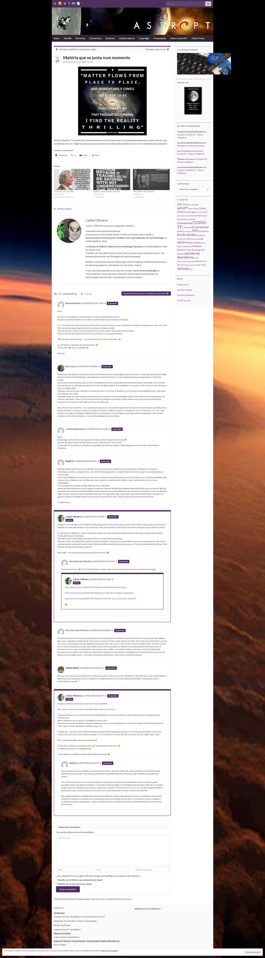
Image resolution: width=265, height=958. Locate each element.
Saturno (199, 261)
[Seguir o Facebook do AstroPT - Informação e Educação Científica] (69, 3)
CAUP (204, 212)
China (179, 216)
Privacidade (160, 38)
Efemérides (95, 38)
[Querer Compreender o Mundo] (111, 179)
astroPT (182, 208)
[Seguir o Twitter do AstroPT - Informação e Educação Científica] (64, 3)
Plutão (196, 258)
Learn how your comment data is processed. (111, 899)
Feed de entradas (184, 290)
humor (184, 239)
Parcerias (80, 38)
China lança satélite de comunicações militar (77, 49)
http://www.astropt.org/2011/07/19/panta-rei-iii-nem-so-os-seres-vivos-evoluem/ (100, 598)
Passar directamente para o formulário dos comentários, (145, 293)
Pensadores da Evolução (143, 191)
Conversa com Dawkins (64, 191)
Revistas (110, 38)
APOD (186, 204)
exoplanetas (204, 231)
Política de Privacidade (109, 951)
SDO (205, 261)
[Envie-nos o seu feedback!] (78, 3)
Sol (178, 264)
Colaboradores (127, 38)
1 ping (88, 293)
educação (188, 231)
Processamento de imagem (186, 261)
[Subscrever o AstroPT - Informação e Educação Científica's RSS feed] (55, 3)
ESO (195, 231)
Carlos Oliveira (70, 62)
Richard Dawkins (64, 209)
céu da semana (199, 227)
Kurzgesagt (195, 239)
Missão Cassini (192, 242)
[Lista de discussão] (73, 3)
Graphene (75, 916)
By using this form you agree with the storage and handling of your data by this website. (99, 876)
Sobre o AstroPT (178, 38)
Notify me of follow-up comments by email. (80, 880)
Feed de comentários (186, 295)
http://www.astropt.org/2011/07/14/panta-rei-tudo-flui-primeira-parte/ (96, 587)
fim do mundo (186, 235)
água (191, 269)
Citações (90, 62)
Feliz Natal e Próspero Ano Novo (191, 145)
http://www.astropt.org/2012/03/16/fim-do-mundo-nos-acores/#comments (90, 333)
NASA (195, 246)
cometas (191, 219)
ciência (184, 216)
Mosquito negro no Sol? (156, 49)
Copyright (144, 38)
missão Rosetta (187, 246)
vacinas (183, 268)
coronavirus (184, 223)
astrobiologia (193, 205)
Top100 (67, 38)
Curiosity (186, 227)
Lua (201, 238)
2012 (180, 204)
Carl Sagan (82, 62)
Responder (112, 303)
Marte (181, 242)
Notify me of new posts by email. (75, 884)
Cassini (199, 212)
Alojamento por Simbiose (148, 908)
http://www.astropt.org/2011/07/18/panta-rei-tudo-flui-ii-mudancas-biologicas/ (99, 593)
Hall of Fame (198, 38)
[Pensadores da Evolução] (151, 179)
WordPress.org (183, 300)
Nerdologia (196, 250)
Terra (203, 264)
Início (56, 38)
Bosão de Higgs (194, 208)
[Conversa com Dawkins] (72, 179)
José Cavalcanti (184, 151)
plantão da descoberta (188, 255)
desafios (180, 231)
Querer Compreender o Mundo (106, 191)
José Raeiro (75, 929)
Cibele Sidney (72, 667)
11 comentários (67, 293)
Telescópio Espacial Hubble (190, 265)
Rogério (69, 461)
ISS (188, 238)
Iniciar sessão (183, 284)
